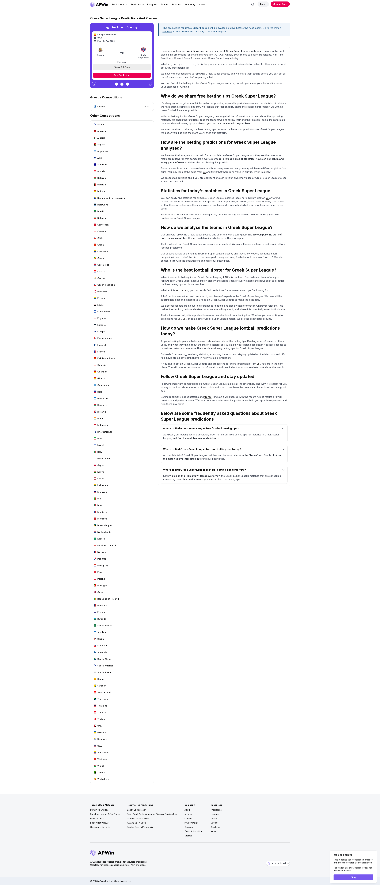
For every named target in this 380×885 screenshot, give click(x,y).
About (187, 810)
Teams (164, 4)
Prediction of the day (124, 27)
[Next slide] (150, 84)
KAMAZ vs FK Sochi (136, 822)
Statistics (136, 4)
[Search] (253, 4)
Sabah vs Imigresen (136, 810)
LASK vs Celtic (97, 818)
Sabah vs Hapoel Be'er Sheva (105, 814)
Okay (353, 877)
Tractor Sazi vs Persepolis (140, 827)
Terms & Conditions (194, 831)
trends (208, 396)
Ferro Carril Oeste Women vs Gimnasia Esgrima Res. (152, 814)
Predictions (118, 4)
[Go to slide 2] (122, 84)
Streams (176, 4)
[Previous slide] (94, 84)
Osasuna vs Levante (100, 827)
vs (204, 171)
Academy (189, 4)
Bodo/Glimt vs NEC (99, 822)
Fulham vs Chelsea (99, 810)
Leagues (152, 4)
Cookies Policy (360, 867)
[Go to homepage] (99, 4)
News (202, 4)
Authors (188, 814)
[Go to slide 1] (116, 84)
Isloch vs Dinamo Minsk (138, 818)
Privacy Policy (191, 822)
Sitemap (188, 835)
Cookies (189, 827)
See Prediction (122, 75)
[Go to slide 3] (127, 84)
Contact (188, 818)
